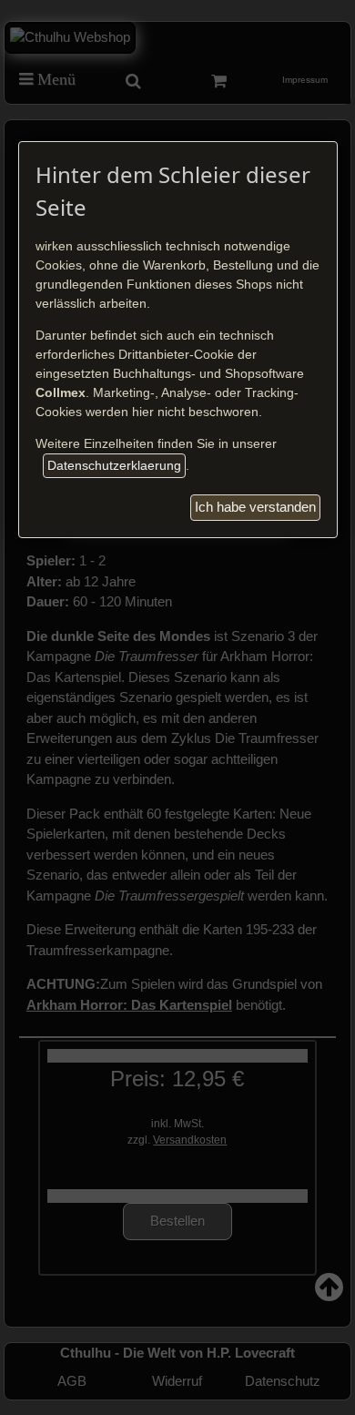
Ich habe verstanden (255, 506)
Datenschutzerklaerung (114, 465)
